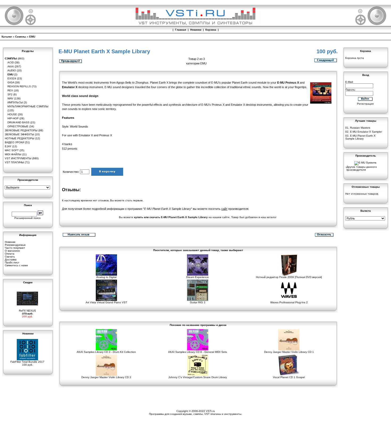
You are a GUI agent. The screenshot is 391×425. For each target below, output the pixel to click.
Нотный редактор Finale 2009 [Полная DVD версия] (289, 277)
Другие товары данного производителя (361, 168)
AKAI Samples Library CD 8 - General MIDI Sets (197, 351)
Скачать (10, 256)
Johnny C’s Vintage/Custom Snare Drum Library (197, 377)
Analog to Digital (106, 277)
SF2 (10, 94)
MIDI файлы (13, 154)
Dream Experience (197, 277)
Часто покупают (15, 247)
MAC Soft (12, 150)
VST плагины (14, 162)
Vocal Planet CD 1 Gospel (289, 377)
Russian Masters (360, 127)
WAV (10, 98)
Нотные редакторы (19, 138)
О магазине (12, 250)
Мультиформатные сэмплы (27, 106)
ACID (10, 62)
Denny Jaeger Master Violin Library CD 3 (106, 377)
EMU (32, 36)
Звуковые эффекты (19, 134)
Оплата (9, 253)
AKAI (10, 66)
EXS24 (11, 78)
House (12, 114)
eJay (8, 146)
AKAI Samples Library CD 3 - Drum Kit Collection (106, 351)
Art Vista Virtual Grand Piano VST (106, 302)
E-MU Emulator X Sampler (366, 131)
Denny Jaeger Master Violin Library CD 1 (289, 351)
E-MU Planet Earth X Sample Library (360, 137)
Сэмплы (20, 36)
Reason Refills (19, 86)
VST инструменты (18, 158)
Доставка (10, 259)
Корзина (210, 29)
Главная (180, 29)
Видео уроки (14, 142)
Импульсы (15, 102)
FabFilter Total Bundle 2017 (27, 361)
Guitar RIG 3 (197, 302)
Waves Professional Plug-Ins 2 (289, 302)
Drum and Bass (18, 122)
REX (10, 90)
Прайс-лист (12, 262)
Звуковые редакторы (21, 130)
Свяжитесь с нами (16, 265)
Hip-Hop (13, 118)
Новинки (195, 29)
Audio (11, 70)
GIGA (10, 82)
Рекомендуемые (15, 244)
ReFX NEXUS (27, 310)
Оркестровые (17, 126)
